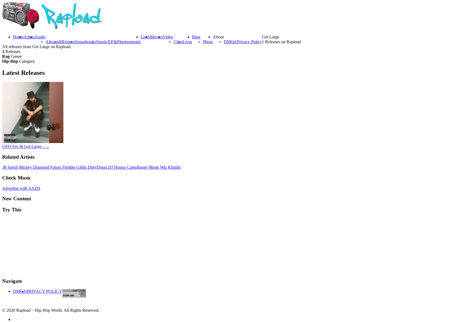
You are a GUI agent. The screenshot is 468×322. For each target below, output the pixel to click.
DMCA (230, 41)
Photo (208, 41)
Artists (29, 37)
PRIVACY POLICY (44, 291)
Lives (187, 41)
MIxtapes (67, 41)
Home (18, 37)
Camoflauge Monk (143, 167)
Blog (196, 37)
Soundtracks (85, 41)
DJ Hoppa (117, 167)
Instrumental (130, 41)
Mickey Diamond (34, 167)
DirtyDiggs (98, 167)
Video (168, 37)
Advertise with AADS (21, 188)
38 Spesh (10, 167)
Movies (156, 37)
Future (56, 167)
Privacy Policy (249, 41)
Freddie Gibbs (75, 167)
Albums (52, 41)
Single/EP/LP (107, 41)
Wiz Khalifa (170, 167)
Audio (40, 37)
